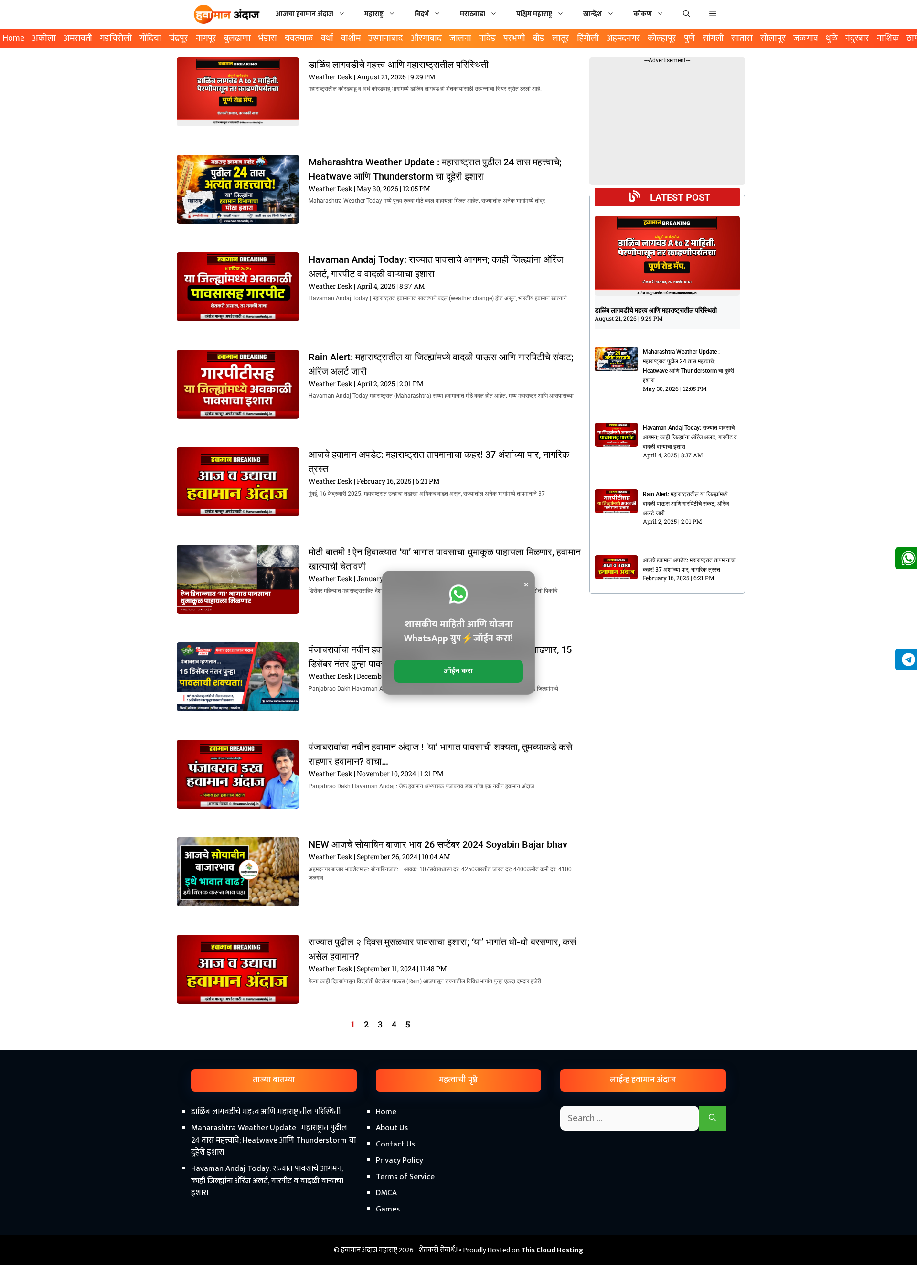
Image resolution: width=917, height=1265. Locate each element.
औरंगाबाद (426, 38)
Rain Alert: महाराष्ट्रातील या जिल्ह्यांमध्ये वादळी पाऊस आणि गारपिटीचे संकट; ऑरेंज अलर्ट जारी (686, 504)
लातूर (560, 38)
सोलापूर (773, 38)
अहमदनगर (623, 38)
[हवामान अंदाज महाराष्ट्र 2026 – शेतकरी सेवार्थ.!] (227, 14)
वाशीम (351, 38)
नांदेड (487, 38)
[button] (713, 14)
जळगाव (805, 38)
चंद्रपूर (178, 38)
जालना (460, 38)
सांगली (713, 38)
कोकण (642, 14)
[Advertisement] (458, 1184)
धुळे (832, 38)
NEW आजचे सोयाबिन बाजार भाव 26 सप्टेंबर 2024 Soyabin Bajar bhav (438, 844)
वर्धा (327, 38)
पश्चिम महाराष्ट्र (534, 14)
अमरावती (78, 38)
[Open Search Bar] (686, 14)
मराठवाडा (472, 14)
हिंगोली (588, 38)
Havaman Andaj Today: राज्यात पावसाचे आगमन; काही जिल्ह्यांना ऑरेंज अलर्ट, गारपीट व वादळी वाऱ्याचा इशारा (690, 437)
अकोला (44, 38)
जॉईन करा (458, 671)
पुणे (689, 38)
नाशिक (888, 38)
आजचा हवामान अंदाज (304, 14)
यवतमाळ (299, 38)
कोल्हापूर (662, 38)
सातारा (742, 38)
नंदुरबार (857, 38)
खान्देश (592, 14)
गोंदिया (150, 38)
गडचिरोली (116, 38)
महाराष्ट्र (374, 14)
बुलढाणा (237, 38)
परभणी (514, 38)
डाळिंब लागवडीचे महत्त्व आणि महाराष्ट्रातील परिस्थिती (399, 64)
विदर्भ (422, 14)
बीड (538, 38)
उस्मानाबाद (385, 38)
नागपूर (206, 38)
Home (13, 38)
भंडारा (267, 38)
